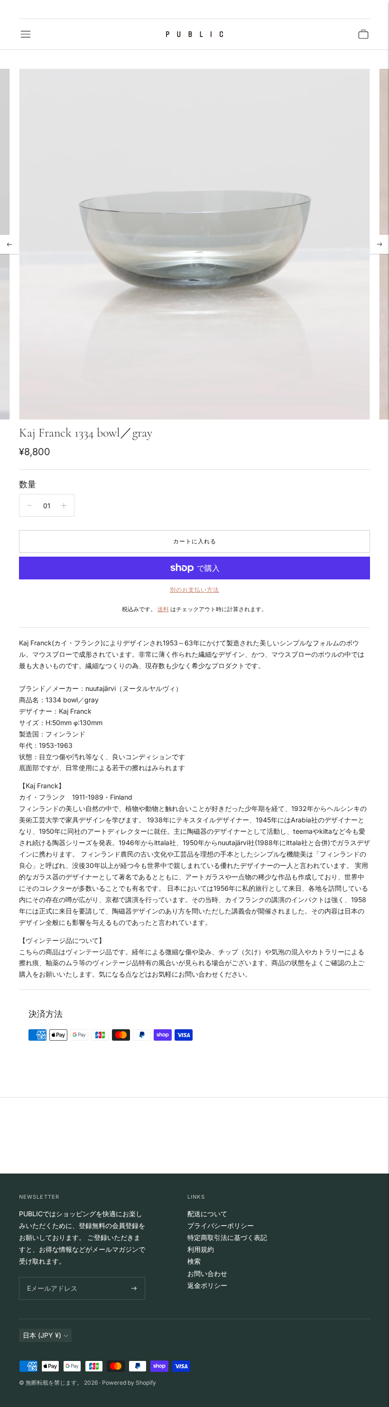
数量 (27, 484)
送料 (163, 609)
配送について (207, 1214)
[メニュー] (25, 34)
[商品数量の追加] (64, 505)
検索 (194, 1261)
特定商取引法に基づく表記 (227, 1237)
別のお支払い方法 (194, 589)
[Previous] (9, 244)
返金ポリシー (207, 1285)
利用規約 (200, 1249)
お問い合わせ (207, 1273)
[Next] (379, 244)
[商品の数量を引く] (29, 505)
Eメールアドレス (50, 1277)
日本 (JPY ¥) (42, 1335)
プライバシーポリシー (220, 1225)
